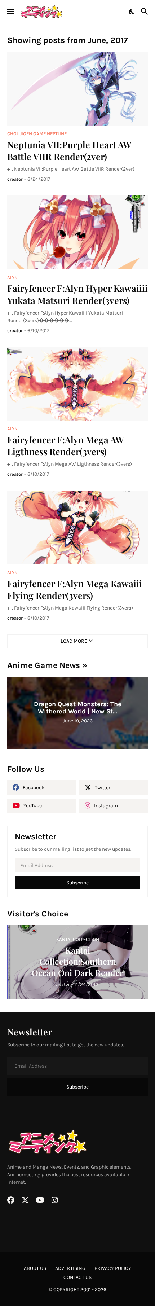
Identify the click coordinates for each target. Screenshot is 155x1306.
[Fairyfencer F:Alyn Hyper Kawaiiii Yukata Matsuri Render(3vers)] (77, 232)
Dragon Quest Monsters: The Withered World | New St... (77, 708)
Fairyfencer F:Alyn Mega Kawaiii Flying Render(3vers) (74, 589)
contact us (77, 1277)
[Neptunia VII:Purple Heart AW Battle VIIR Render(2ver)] (77, 89)
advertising (70, 1268)
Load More (74, 641)
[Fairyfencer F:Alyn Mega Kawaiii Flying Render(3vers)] (77, 527)
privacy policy (112, 1268)
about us (35, 1268)
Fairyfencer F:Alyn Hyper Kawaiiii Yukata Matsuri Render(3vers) (77, 294)
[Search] (145, 11)
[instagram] (55, 1200)
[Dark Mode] (132, 11)
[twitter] (25, 1200)
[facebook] (10, 1200)
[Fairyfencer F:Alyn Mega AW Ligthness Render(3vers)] (77, 384)
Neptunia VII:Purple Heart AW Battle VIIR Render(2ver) (69, 150)
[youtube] (40, 1200)
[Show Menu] (10, 11)
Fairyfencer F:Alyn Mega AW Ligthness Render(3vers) (65, 445)
